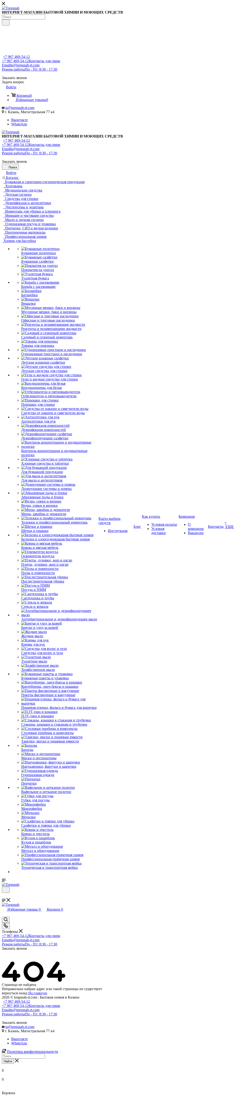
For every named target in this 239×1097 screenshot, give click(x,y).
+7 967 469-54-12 (16, 57)
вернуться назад (14, 993)
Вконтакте (19, 120)
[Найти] (6, 22)
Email (20, 65)
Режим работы (29, 69)
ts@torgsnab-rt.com (19, 108)
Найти (8, 1061)
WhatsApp (19, 124)
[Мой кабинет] (4, 896)
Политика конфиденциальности (32, 1052)
